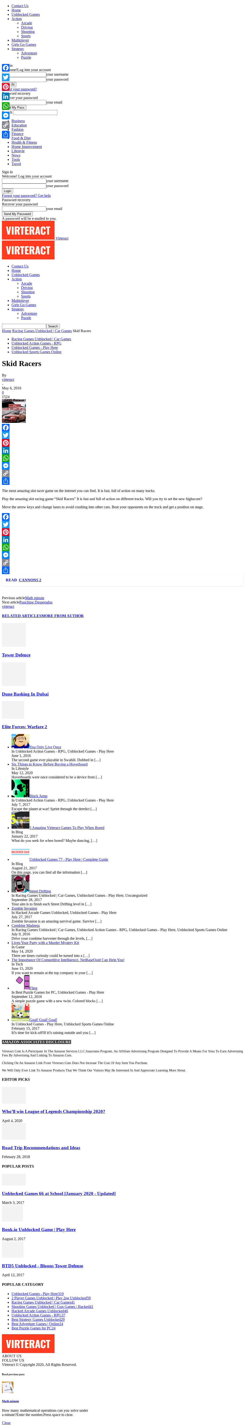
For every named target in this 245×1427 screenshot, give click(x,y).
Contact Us (19, 6)
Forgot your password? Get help (26, 196)
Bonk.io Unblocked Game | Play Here (39, 1229)
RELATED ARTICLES (21, 616)
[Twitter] (122, 435)
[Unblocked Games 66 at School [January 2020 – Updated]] (14, 1184)
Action (16, 19)
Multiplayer (20, 40)
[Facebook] (122, 427)
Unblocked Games (25, 14)
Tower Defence (16, 654)
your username (57, 74)
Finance (17, 134)
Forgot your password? (19, 89)
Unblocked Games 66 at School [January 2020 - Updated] (59, 1193)
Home (16, 10)
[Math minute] (7, 1392)
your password (57, 79)
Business (18, 121)
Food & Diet (21, 138)
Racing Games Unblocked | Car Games (42, 331)
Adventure (29, 53)
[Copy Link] (122, 473)
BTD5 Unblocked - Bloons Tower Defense (42, 1265)
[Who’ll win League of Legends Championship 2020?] (14, 1102)
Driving (27, 27)
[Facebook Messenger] (122, 466)
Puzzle (26, 57)
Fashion (17, 129)
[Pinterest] (122, 443)
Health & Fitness (24, 142)
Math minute (34, 598)
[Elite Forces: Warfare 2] (13, 717)
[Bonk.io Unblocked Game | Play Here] (12, 1220)
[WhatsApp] (122, 458)
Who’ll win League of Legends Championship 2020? (53, 1111)
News (15, 155)
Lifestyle (18, 151)
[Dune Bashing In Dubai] (14, 685)
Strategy (17, 49)
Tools (15, 159)
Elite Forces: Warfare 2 (24, 726)
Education (19, 125)
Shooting (28, 32)
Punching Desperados (35, 602)
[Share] (122, 481)
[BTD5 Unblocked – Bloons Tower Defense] (12, 1256)
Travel (16, 164)
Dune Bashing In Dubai (25, 694)
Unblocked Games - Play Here (34, 348)
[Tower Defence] (14, 646)
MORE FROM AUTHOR (62, 616)
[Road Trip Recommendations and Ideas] (14, 1138)
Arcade (26, 23)
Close (6, 1423)
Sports (26, 36)
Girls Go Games (23, 44)
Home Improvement (26, 147)
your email (54, 102)
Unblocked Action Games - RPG (36, 343)
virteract (8, 380)
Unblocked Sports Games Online (36, 352)
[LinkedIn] (122, 450)
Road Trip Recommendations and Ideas (41, 1147)
